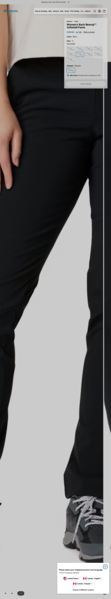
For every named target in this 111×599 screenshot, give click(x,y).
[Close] (105, 567)
